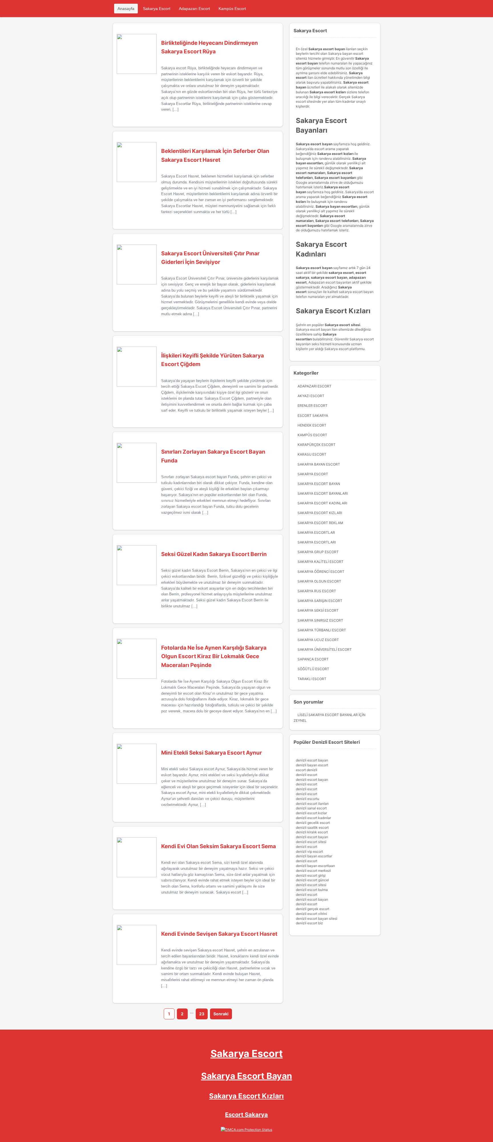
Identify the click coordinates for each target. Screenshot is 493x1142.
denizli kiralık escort (312, 832)
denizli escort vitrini (311, 913)
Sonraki (221, 1013)
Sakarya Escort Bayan (319, 484)
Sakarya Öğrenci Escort (321, 571)
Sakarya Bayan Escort (319, 464)
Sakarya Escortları (317, 542)
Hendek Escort (312, 425)
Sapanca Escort (313, 659)
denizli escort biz (309, 923)
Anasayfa (126, 8)
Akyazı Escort (311, 396)
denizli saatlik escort (312, 827)
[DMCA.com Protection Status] (246, 1129)
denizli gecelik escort (313, 822)
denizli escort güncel (312, 880)
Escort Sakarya (313, 415)
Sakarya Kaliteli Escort (321, 561)
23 (201, 1013)
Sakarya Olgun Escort (319, 581)
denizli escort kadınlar (313, 818)
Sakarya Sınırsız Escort (320, 620)
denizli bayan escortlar (314, 856)
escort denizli (306, 770)
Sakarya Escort (156, 8)
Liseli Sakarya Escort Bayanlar (328, 715)
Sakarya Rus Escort (317, 591)
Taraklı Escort (312, 679)
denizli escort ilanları (312, 803)
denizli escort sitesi (311, 842)
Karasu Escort (312, 454)
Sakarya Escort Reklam (320, 523)
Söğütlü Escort (313, 669)
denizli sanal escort (311, 808)
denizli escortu (307, 799)
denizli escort (306, 775)
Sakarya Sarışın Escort (320, 601)
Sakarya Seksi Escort (318, 610)
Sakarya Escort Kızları (320, 513)
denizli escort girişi (311, 875)
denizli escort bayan (312, 760)
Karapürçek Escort (317, 444)
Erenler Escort (313, 405)
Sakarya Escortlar (316, 532)
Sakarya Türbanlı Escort (322, 630)
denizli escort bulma (312, 890)
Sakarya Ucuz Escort (318, 640)
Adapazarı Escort (194, 8)
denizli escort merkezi (313, 870)
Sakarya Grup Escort (318, 552)
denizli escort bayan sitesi (316, 918)
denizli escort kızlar (311, 813)
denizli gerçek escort (312, 909)
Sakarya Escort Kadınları (322, 503)
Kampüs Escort (232, 8)
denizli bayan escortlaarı (315, 866)
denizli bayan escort (312, 765)
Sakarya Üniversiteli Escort (325, 649)
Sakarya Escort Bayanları (323, 493)
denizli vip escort (309, 851)
